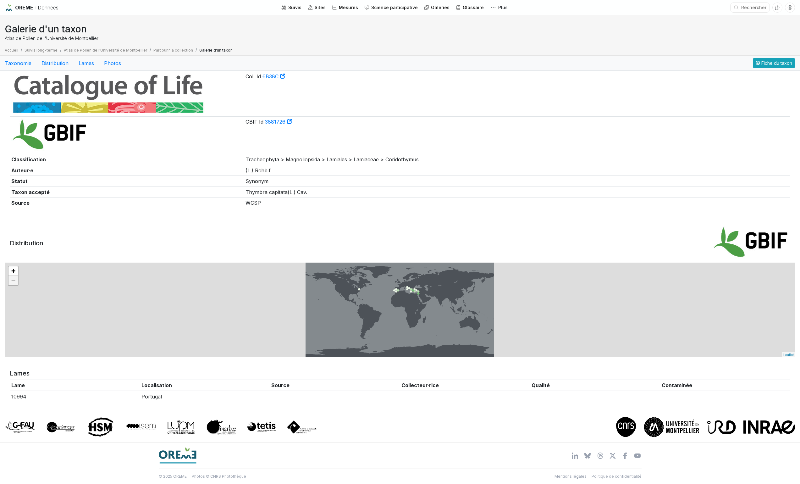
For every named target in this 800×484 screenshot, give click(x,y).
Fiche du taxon (776, 63)
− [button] (13, 280)
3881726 (276, 122)
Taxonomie (18, 63)
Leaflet (788, 354)
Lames (86, 63)
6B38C (271, 76)
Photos (112, 63)
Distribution (55, 63)
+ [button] (13, 271)
